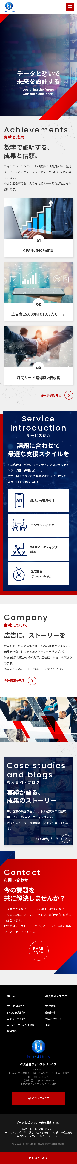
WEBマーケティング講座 (20, 1025)
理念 (47, 1025)
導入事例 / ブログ (56, 996)
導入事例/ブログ (47, 839)
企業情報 (50, 1012)
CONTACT (41, 1098)
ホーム (11, 996)
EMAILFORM (38, 950)
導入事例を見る (51, 395)
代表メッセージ (53, 1018)
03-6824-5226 (41, 1076)
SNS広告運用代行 (17, 1012)
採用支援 (12, 1031)
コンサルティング (16, 1018)
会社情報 (50, 1006)
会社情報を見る (14, 680)
